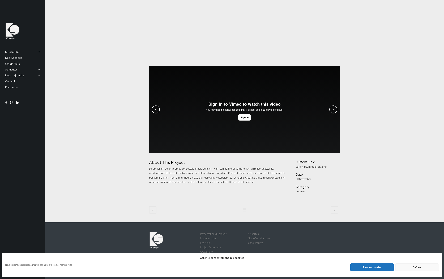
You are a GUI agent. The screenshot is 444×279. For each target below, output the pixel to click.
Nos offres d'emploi (259, 238)
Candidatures (255, 243)
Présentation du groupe (213, 234)
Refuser (417, 267)
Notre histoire (208, 238)
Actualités (253, 234)
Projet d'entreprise (210, 247)
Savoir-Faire (206, 252)
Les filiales (206, 243)
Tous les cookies (372, 267)
